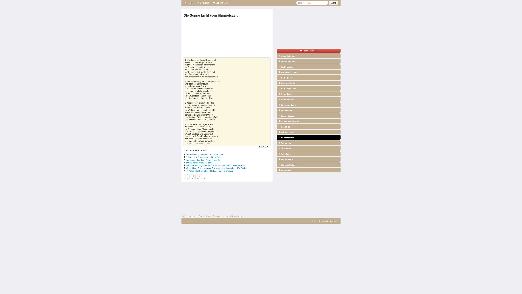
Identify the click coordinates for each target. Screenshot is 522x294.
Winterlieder (286, 170)
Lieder (189, 2)
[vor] (267, 146)
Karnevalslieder (288, 88)
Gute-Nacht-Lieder (289, 72)
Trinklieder (286, 148)
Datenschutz (324, 221)
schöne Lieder (287, 132)
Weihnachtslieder (289, 164)
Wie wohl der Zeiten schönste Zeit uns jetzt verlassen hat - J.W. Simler (216, 168)
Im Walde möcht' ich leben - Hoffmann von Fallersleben (209, 170)
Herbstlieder (286, 77)
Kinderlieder (286, 94)
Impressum (334, 221)
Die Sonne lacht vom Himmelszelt (227, 216)
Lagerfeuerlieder (288, 105)
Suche (333, 2)
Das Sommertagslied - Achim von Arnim (203, 160)
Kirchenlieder (287, 99)
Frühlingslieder (288, 66)
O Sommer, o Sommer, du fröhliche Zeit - (203, 157)
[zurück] (260, 146)
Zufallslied (204, 2)
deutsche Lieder (288, 61)
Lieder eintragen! (309, 50)
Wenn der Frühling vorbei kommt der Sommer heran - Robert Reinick (216, 165)
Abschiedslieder (288, 56)
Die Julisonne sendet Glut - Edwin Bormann (204, 154)
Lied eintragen (221, 2)
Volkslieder (286, 154)
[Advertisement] (227, 38)
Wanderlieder (287, 159)
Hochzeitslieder (288, 83)
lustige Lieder (287, 115)
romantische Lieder (290, 121)
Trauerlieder (286, 143)
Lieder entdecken (189, 216)
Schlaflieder (286, 126)
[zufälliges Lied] (263, 146)
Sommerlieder (287, 137)
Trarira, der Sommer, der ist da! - (200, 162)
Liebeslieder (287, 110)
